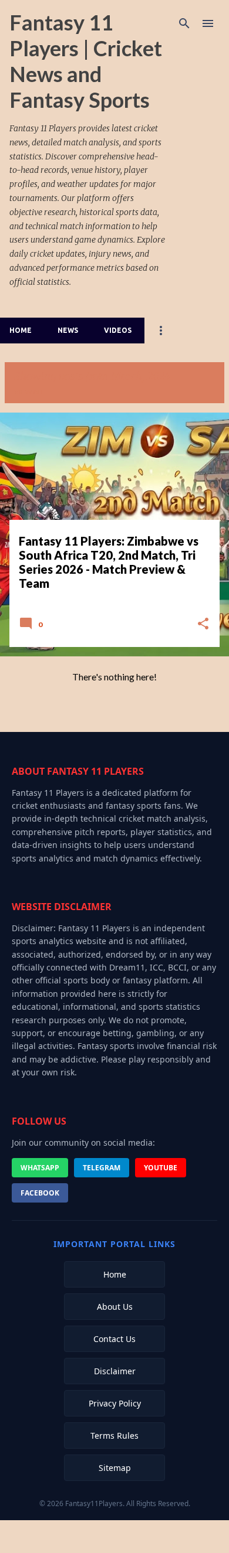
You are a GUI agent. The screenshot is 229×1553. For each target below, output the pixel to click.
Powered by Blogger (121, 1536)
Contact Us (114, 1338)
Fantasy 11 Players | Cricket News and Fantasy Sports (85, 61)
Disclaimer (115, 1371)
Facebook (40, 1193)
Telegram (101, 1168)
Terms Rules (114, 1435)
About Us (115, 1306)
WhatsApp (40, 1168)
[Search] (184, 23)
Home (20, 330)
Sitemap (115, 1467)
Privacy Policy (115, 1403)
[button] (203, 624)
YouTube (160, 1168)
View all (29, 391)
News (68, 330)
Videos (118, 330)
